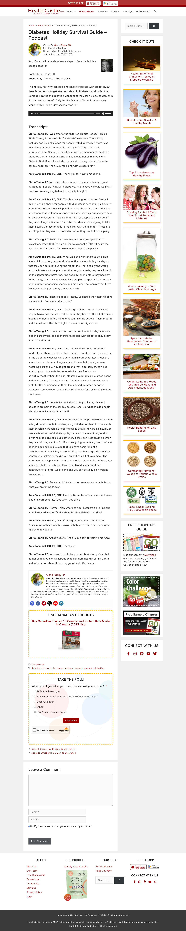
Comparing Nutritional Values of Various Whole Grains (142, 473)
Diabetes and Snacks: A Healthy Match (141, 122)
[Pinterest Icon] (141, 653)
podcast (78, 668)
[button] (155, 11)
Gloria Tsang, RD (62, 45)
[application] (70, 113)
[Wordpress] (61, 603)
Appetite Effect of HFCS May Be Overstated (54, 753)
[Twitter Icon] (155, 653)
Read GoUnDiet (104, 870)
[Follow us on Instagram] (139, 882)
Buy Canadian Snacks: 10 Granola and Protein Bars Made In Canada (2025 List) (71, 622)
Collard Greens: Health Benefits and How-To (54, 749)
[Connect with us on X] (155, 882)
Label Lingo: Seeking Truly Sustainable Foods (142, 508)
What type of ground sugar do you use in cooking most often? (68, 686)
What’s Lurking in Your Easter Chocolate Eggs (142, 288)
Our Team (32, 870)
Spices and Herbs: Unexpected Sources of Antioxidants (141, 341)
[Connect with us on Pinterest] (144, 882)
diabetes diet (38, 668)
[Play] (31, 113)
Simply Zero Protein (75, 866)
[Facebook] (38, 603)
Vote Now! (71, 720)
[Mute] (103, 113)
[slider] (108, 113)
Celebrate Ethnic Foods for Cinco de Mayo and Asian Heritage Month (141, 384)
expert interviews (54, 668)
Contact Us (33, 883)
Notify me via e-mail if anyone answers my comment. (61, 826)
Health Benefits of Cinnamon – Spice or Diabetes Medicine (142, 76)
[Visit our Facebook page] (134, 882)
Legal (30, 896)
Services (31, 888)
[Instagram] (32, 603)
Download (150, 554)
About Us (32, 866)
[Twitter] (49, 603)
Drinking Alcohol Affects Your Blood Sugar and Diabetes (142, 215)
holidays (69, 668)
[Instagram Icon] (135, 653)
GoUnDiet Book (104, 866)
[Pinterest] (44, 603)
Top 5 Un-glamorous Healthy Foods (141, 174)
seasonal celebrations (94, 668)
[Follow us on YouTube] (150, 882)
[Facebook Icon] (128, 653)
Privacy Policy (34, 892)
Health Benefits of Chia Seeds (141, 429)
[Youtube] (55, 603)
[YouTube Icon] (148, 653)
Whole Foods (38, 664)
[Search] (154, 26)
